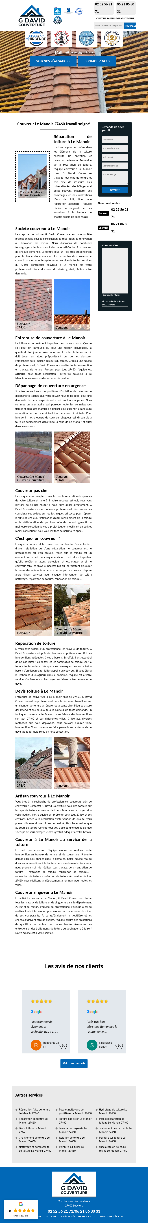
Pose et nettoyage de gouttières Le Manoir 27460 (75, 1111)
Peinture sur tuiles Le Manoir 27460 (71, 1149)
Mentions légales (112, 1217)
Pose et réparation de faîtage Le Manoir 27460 (113, 1121)
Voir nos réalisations (53, 61)
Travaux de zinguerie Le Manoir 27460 (73, 1130)
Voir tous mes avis (74, 1063)
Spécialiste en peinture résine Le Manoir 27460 (113, 1149)
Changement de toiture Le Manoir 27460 (34, 1139)
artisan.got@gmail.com (79, 52)
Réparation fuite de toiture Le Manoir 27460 (34, 1111)
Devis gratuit (87, 1217)
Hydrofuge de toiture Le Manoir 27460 (113, 1111)
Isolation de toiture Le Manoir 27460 (72, 1139)
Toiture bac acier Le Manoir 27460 (75, 1121)
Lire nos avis (21, 1216)
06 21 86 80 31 (125, 8)
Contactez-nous (97, 61)
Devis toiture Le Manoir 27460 (33, 1130)
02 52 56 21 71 (103, 8)
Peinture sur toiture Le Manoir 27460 (112, 1139)
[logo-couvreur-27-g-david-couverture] (31, 15)
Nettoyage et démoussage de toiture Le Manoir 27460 (35, 1149)
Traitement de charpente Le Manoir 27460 (115, 1130)
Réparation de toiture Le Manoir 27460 (33, 1121)
